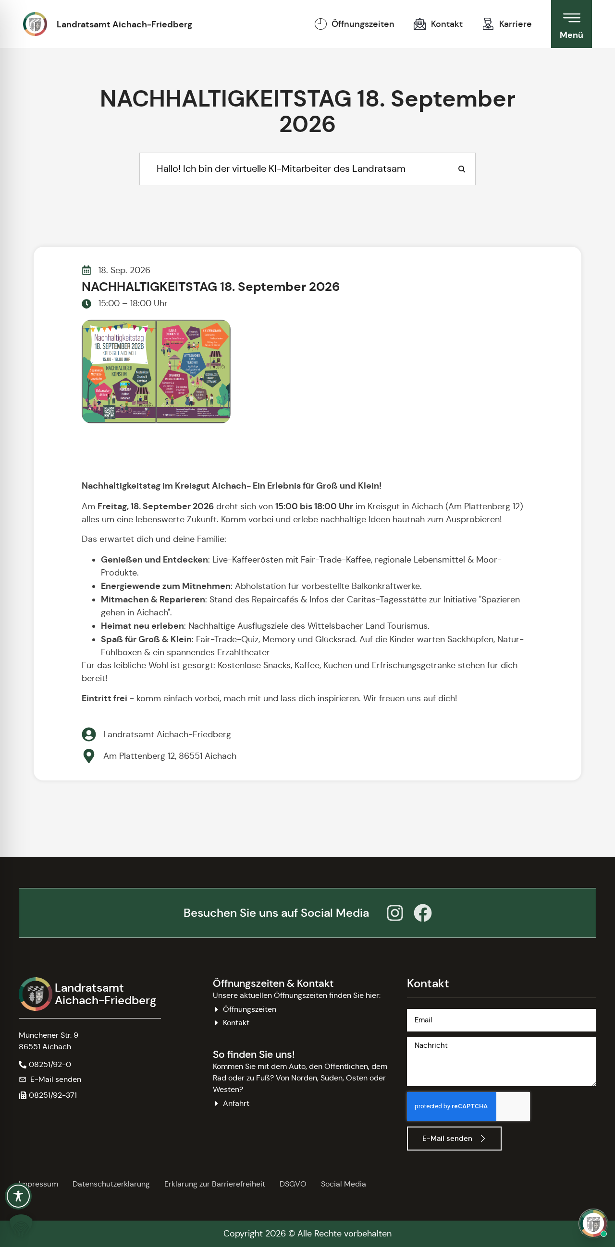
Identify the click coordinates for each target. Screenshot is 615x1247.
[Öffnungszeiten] (320, 24)
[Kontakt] (420, 24)
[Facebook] (423, 913)
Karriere (515, 24)
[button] (48, 1095)
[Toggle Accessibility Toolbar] (18, 1196)
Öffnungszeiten (363, 24)
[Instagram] (395, 913)
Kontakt (447, 24)
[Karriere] (488, 24)
